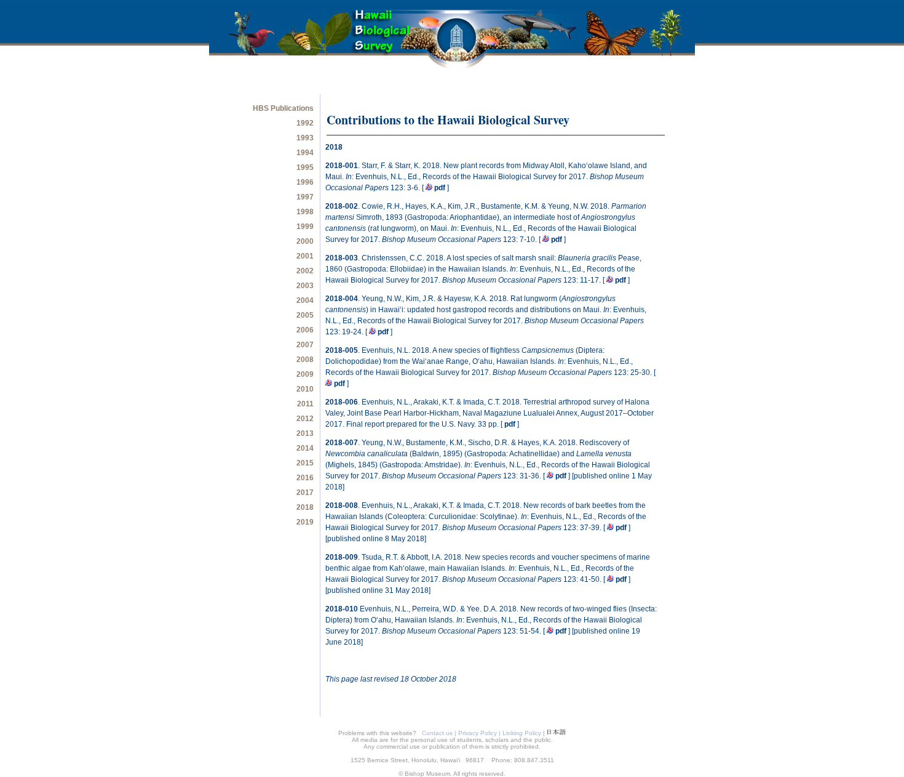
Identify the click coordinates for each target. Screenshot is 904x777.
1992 (305, 123)
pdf (439, 187)
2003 (305, 285)
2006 (305, 330)
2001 (305, 256)
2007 (305, 344)
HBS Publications (283, 108)
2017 (305, 492)
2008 (305, 359)
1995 (305, 167)
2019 (305, 522)
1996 (305, 182)
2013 (305, 433)
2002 (305, 271)
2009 (305, 374)
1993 (305, 138)
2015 (305, 463)
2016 (305, 477)
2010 (305, 389)
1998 (305, 211)
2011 (305, 404)
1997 (305, 197)
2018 (305, 507)
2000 (305, 241)
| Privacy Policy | (478, 733)
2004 (305, 300)
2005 (305, 315)
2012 (305, 418)
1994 (305, 152)
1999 (305, 226)
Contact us (436, 733)
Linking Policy (521, 733)
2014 (305, 448)
